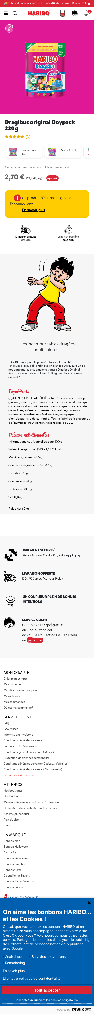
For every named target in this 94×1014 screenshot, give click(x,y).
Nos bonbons (12, 796)
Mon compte (16, 672)
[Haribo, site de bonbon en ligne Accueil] (39, 13)
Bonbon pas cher (14, 864)
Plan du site (11, 820)
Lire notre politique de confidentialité (31, 978)
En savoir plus (33, 210)
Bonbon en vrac (14, 887)
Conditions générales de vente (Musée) (29, 752)
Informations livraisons (18, 735)
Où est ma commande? (18, 708)
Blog (7, 825)
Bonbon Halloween (16, 847)
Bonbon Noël (12, 841)
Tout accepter (47, 990)
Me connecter (12, 684)
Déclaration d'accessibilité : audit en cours (30, 808)
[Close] (89, 3)
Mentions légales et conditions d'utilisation (31, 802)
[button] (62, 13)
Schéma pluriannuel (17, 814)
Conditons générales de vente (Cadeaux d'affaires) (36, 764)
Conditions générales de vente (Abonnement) (33, 769)
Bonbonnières (12, 870)
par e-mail (35, 640)
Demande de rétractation (20, 775)
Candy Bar (10, 852)
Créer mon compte (15, 679)
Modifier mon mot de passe (21, 690)
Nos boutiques (13, 791)
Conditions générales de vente (23, 740)
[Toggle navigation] (6, 13)
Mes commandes (14, 702)
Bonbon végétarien (16, 858)
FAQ (6, 723)
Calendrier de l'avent (17, 876)
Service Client (18, 717)
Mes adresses (12, 696)
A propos (13, 784)
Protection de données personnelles (26, 758)
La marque (15, 834)
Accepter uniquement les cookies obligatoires (47, 1000)
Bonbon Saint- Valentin (19, 881)
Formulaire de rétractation (20, 746)
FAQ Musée (11, 729)
